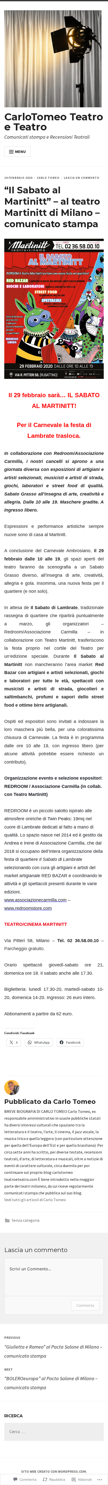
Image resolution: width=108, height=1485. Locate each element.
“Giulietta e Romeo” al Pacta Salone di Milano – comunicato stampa (53, 1347)
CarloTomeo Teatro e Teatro (53, 122)
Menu (20, 151)
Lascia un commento (81, 178)
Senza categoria (25, 1220)
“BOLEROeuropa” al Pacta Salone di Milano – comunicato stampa (50, 1378)
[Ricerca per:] (54, 1432)
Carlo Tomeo (48, 178)
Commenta (85, 1305)
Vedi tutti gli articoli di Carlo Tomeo (35, 1199)
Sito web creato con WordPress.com (53, 1471)
